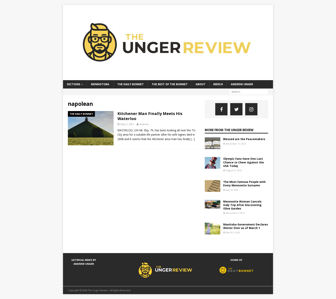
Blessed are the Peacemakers (244, 139)
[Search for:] (248, 91)
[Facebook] (221, 109)
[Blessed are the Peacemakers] (212, 143)
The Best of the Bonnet (170, 84)
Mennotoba (100, 84)
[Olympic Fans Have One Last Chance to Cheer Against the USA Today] (212, 163)
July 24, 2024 (232, 189)
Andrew (144, 124)
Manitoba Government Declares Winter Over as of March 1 (245, 226)
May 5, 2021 (127, 124)
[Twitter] (236, 109)
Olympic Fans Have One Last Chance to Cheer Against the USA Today (243, 162)
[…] (193, 139)
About (200, 84)
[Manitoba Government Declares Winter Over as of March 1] (212, 228)
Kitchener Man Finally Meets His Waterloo (149, 116)
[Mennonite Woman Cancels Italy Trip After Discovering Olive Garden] (212, 204)
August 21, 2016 (234, 170)
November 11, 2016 (236, 143)
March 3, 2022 (233, 232)
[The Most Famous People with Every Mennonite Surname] (212, 186)
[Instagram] (251, 109)
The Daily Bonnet (130, 84)
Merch (218, 84)
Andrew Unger (242, 84)
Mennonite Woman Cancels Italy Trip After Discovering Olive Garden (242, 205)
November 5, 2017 (235, 212)
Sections (73, 84)
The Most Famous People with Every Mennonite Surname (244, 183)
